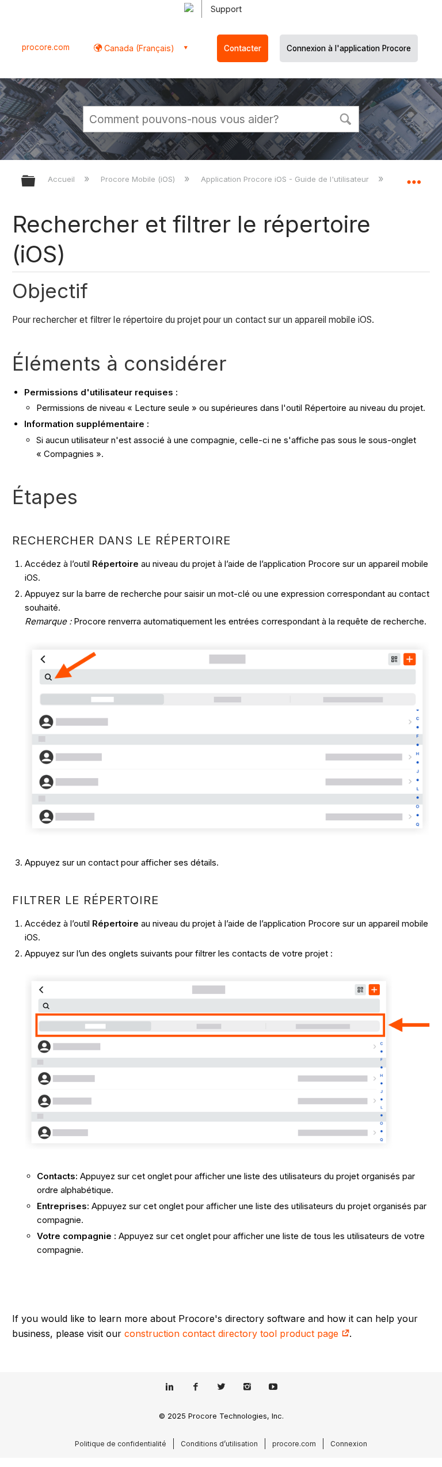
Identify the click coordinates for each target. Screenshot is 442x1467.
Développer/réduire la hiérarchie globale (35, 181)
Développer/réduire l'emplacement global (414, 177)
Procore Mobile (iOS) (139, 179)
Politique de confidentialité (120, 1443)
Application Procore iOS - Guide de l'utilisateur (286, 179)
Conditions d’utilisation (219, 1443)
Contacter (242, 48)
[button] (345, 118)
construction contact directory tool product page (232, 1333)
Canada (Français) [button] (138, 48)
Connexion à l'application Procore (349, 48)
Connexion (348, 1443)
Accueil (62, 179)
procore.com (46, 47)
